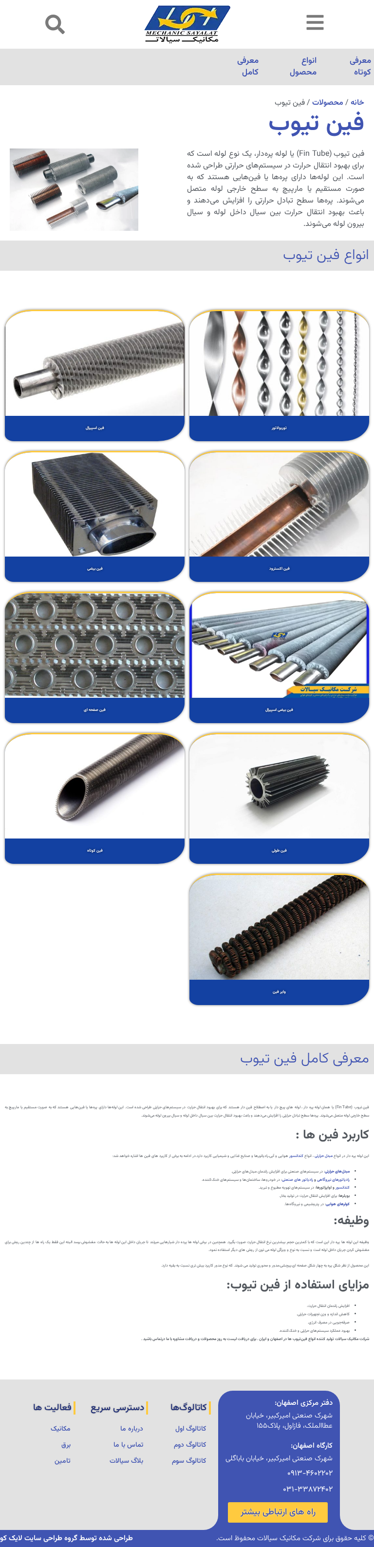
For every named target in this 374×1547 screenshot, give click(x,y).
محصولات (327, 103)
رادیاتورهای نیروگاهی (333, 1179)
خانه (357, 103)
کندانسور (296, 1156)
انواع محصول (303, 67)
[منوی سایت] (315, 22)
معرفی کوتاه (360, 67)
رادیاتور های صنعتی (297, 1179)
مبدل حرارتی (324, 1156)
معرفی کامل (248, 67)
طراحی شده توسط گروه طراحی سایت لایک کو (66, 1538)
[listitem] (279, 375)
